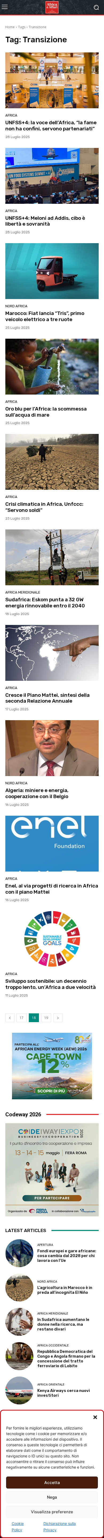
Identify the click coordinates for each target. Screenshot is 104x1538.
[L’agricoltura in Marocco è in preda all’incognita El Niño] (19, 1287)
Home (10, 27)
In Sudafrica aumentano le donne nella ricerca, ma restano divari (63, 1324)
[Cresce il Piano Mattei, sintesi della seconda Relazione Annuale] (52, 653)
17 (21, 1017)
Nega (52, 1497)
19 (46, 1017)
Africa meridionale (22, 592)
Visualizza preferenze (52, 1511)
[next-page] (57, 1017)
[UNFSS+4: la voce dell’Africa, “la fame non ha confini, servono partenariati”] (52, 80)
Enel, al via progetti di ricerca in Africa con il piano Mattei (51, 889)
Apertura (45, 1244)
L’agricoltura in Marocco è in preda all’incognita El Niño (64, 1290)
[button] (95, 1417)
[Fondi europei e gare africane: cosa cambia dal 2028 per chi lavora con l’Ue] (19, 1253)
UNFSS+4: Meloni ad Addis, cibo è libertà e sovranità (45, 221)
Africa (11, 115)
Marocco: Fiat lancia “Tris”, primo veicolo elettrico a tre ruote (44, 316)
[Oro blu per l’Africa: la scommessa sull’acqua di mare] (52, 367)
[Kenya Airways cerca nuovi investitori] (19, 1390)
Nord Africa (16, 306)
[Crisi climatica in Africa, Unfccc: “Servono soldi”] (52, 462)
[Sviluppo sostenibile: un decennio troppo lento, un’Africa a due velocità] (52, 939)
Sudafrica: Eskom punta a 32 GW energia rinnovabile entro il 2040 (45, 602)
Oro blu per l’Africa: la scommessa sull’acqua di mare (46, 412)
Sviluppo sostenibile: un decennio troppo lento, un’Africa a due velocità (50, 984)
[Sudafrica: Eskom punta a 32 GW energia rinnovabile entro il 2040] (52, 557)
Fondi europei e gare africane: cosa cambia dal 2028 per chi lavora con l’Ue (66, 1256)
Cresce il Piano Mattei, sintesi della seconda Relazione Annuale (47, 698)
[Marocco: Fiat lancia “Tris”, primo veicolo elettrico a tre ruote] (52, 271)
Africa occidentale (53, 1345)
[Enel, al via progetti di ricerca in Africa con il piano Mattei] (52, 844)
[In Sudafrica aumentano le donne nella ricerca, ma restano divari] (19, 1322)
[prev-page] (9, 1017)
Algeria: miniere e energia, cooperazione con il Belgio (37, 793)
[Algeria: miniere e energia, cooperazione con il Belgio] (52, 748)
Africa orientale (51, 1384)
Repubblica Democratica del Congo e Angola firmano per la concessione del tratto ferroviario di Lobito (66, 1358)
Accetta (52, 1482)
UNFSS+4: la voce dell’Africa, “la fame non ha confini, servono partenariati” (51, 125)
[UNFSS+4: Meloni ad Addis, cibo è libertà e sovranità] (52, 176)
